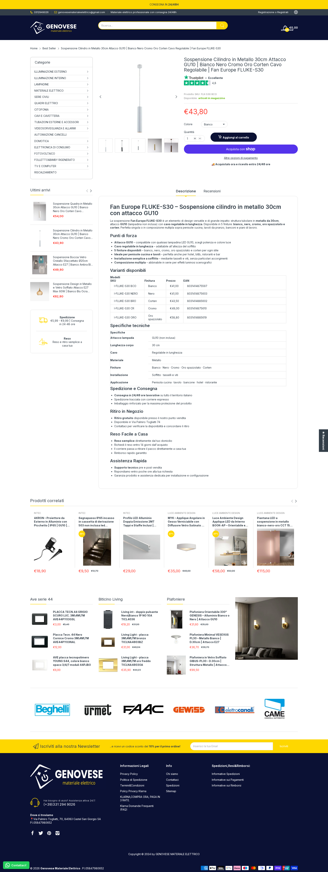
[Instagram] (57, 833)
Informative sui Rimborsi (226, 785)
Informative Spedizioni (226, 773)
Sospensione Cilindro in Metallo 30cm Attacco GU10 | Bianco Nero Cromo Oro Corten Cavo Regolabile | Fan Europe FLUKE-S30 (72, 234)
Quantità (189, 132)
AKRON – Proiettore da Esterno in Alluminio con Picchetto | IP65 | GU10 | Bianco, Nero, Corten (50, 521)
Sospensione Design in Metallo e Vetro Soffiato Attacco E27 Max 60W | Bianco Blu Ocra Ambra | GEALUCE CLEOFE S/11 (72, 287)
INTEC (37, 513)
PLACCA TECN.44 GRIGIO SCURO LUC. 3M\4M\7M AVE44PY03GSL (70, 615)
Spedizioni (172, 785)
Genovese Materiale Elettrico (60, 868)
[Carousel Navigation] (89, 191)
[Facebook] (32, 833)
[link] (241, 84)
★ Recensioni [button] (323, 440)
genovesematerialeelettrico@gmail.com (81, 12)
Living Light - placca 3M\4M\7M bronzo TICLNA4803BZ (134, 638)
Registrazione (266, 12)
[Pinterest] (49, 833)
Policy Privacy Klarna (133, 791)
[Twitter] (41, 833)
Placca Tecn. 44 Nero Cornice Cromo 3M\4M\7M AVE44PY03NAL (71, 638)
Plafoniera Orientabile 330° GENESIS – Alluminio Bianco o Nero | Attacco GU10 (209, 615)
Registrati (282, 12)
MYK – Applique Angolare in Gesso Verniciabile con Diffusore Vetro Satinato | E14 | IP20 (186, 521)
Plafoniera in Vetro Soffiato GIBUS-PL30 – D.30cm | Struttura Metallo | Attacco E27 (208, 661)
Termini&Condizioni (132, 785)
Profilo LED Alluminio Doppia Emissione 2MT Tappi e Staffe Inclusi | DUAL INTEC (139, 521)
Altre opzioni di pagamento (241, 158)
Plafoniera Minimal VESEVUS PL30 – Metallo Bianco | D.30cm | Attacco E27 (209, 638)
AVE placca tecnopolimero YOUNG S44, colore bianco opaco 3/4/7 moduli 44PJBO (72, 661)
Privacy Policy (129, 773)
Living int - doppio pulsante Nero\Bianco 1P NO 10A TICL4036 (139, 615)
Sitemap (171, 791)
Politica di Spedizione (133, 779)
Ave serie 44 (41, 599)
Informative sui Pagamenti (228, 779)
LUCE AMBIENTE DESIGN (181, 513)
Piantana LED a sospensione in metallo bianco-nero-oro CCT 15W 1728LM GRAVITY (275, 521)
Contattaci (172, 779)
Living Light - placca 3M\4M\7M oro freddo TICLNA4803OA (136, 661)
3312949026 (41, 12)
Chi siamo (172, 773)
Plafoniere (176, 599)
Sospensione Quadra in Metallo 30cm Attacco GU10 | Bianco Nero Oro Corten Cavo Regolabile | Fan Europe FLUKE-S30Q (72, 207)
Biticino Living (111, 599)
